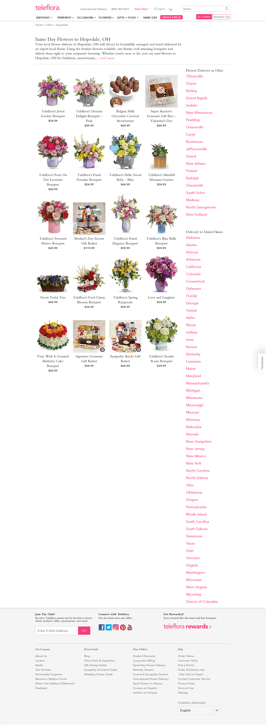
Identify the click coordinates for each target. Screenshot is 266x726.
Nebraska (193, 427)
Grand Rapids (196, 98)
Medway (193, 200)
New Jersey (195, 449)
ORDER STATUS (171, 17)
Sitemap (183, 692)
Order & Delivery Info (191, 669)
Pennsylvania (196, 507)
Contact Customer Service (194, 679)
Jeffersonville (196, 149)
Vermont (193, 558)
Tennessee (194, 536)
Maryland (193, 376)
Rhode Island (196, 514)
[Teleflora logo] (47, 9)
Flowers (105, 17)
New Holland (196, 214)
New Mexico (196, 456)
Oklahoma (194, 492)
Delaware (193, 288)
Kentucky (193, 354)
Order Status (186, 656)
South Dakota (197, 529)
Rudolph (192, 178)
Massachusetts (197, 383)
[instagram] (116, 629)
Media (39, 665)
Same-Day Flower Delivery (149, 665)
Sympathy (64, 17)
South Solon (195, 193)
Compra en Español (145, 688)
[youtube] (130, 629)
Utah (189, 551)
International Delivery (93, 9)
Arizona (192, 252)
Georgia (192, 303)
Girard (191, 156)
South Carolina (197, 521)
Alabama (193, 237)
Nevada (192, 434)
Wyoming (193, 594)
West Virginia (196, 587)
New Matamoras (199, 112)
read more (107, 58)
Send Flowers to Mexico (148, 683)
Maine (191, 369)
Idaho (190, 318)
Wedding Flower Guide (98, 674)
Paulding (193, 120)
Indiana (191, 332)
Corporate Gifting (144, 660)
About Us (41, 656)
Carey (190, 134)
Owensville (194, 127)
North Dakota (197, 478)
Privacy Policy (186, 683)
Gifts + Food (126, 17)
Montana (193, 420)
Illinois (191, 325)
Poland (191, 171)
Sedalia (191, 105)
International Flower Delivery (151, 679)
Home (39, 25)
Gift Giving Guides (95, 665)
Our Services (43, 669)
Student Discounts (144, 656)
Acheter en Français (145, 692)
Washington (195, 572)
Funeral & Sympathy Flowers (150, 674)
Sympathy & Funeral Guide (100, 669)
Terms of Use (186, 688)
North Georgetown (201, 207)
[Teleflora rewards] (187, 627)
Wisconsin (194, 580)
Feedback (41, 688)
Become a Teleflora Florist (51, 679)
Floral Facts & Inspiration (99, 660)
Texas (190, 543)
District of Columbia (202, 602)
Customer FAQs (188, 660)
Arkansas (193, 259)
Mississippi (194, 405)
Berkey (191, 91)
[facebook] (102, 629)
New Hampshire (199, 441)
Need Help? (141, 9)
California (193, 267)
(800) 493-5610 (120, 9)
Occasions (85, 17)
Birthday (43, 17)
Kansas (191, 347)
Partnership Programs (48, 674)
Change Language (191, 702)
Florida (191, 296)
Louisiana (193, 361)
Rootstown (194, 142)
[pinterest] (123, 629)
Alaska (191, 245)
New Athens (196, 163)
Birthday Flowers (143, 669)
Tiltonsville (194, 76)
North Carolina (197, 470)
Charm (191, 83)
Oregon (192, 500)
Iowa (190, 339)
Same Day (151, 17)
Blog (87, 656)
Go (84, 630)
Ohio (49, 25)
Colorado (193, 274)
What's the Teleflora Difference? (55, 683)
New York (193, 463)
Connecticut (195, 281)
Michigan (193, 390)
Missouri (192, 412)
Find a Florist (186, 665)
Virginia (192, 565)
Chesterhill (194, 185)
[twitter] (109, 629)
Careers (40, 660)
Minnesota (194, 398)
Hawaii (191, 310)
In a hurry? (205, 17)
